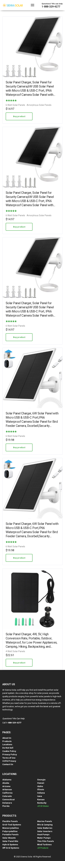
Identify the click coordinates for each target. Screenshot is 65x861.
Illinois (40, 789)
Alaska (5, 783)
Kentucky (41, 803)
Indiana (41, 793)
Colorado (7, 796)
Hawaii (40, 783)
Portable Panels (10, 834)
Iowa (39, 796)
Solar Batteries (44, 828)
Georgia (41, 779)
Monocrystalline (10, 828)
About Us (6, 738)
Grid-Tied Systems (11, 824)
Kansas (40, 799)
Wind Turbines (44, 844)
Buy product (19, 116)
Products (7, 741)
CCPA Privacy (9, 761)
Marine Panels (44, 821)
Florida (5, 806)
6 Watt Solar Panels (15, 105)
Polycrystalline (10, 831)
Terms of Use (8, 758)
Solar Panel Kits (10, 841)
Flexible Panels (10, 821)
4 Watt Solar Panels (15, 651)
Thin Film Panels (45, 841)
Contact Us (7, 764)
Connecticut (8, 799)
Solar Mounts (9, 838)
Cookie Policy (9, 751)
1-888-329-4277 (51, 7)
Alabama (6, 779)
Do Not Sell (7, 748)
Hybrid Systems (10, 844)
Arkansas (7, 789)
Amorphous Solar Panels (39, 105)
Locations (7, 744)
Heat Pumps (43, 834)
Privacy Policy (9, 754)
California (7, 793)
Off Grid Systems (10, 848)
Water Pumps (43, 838)
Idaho (40, 786)
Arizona (6, 786)
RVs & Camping (45, 824)
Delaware (7, 803)
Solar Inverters (44, 831)
